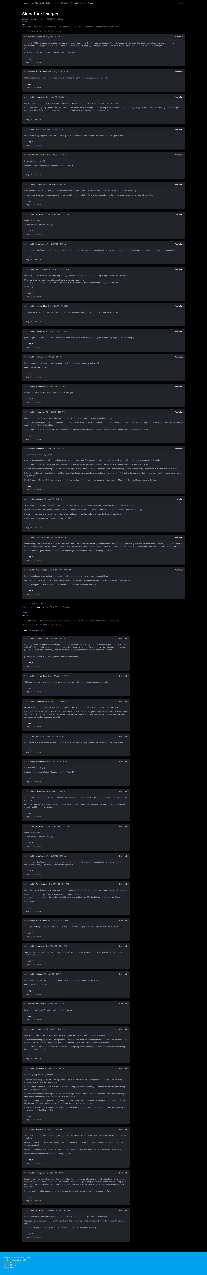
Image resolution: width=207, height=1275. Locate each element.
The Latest (39, 3)
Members (65, 3)
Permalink (179, 37)
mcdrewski (40, 72)
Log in (181, 3)
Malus (38, 357)
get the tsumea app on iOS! (14, 1260)
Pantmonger (41, 269)
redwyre (37, 19)
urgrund (39, 37)
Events (90, 3)
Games (83, 3)
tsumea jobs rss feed (11, 1262)
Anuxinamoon (41, 214)
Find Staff (75, 3)
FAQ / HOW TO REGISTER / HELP (16, 1257)
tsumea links (8, 1268)
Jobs (32, 3)
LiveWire (39, 97)
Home (25, 3)
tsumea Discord (9, 1265)
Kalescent (40, 155)
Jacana (39, 449)
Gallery (48, 3)
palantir (39, 184)
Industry (56, 3)
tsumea (25, 24)
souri (38, 129)
